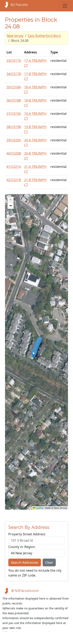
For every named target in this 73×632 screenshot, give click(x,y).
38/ (13, 127)
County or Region (21, 547)
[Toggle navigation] (65, 6)
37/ (13, 113)
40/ (13, 153)
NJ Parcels (19, 5)
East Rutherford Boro (44, 35)
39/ (13, 140)
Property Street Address (26, 534)
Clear (49, 562)
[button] (33, 355)
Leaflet (39, 507)
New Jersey (15, 35)
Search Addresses (24, 562)
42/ (13, 180)
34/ (13, 74)
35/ (13, 87)
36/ (13, 100)
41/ (13, 166)
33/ (13, 60)
